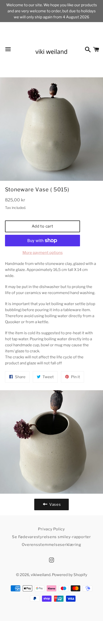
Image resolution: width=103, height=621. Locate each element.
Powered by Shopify (69, 575)
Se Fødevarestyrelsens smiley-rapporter (51, 537)
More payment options (42, 252)
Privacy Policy (51, 529)
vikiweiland (40, 575)
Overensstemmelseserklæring (51, 544)
